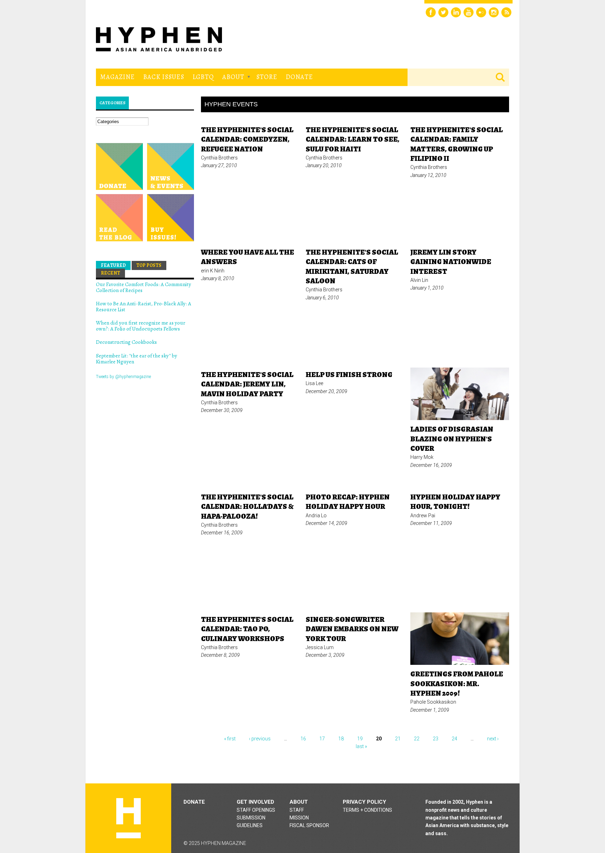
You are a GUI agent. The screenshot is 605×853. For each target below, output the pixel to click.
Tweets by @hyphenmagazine (123, 376)
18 (341, 738)
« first (230, 738)
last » (361, 746)
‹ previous (260, 738)
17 (322, 738)
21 (398, 738)
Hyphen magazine (128, 818)
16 (303, 738)
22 (416, 738)
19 (360, 738)
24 (454, 738)
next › (493, 738)
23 (435, 738)
